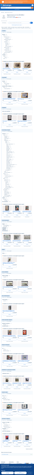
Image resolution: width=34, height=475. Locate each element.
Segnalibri (4, 228)
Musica (5, 139)
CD (2, 348)
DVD (4, 423)
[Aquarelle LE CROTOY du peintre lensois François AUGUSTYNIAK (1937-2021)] (9, 283)
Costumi (5, 57)
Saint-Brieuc (7, 38)
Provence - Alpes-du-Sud (9, 166)
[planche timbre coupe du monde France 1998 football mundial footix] (24, 95)
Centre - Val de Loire (9, 151)
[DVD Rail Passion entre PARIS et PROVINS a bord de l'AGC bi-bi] (27, 379)
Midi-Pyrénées (8, 160)
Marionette (4, 324)
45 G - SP (4, 398)
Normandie (7, 161)
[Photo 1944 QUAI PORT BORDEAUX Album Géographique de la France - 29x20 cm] (27, 65)
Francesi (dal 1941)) (7, 88)
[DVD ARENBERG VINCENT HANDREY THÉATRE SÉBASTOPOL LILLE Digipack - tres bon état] (7, 437)
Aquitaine (7, 146)
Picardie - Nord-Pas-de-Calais (10, 164)
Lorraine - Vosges (8, 159)
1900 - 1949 (6, 179)
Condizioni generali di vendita (11, 16)
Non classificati (7, 170)
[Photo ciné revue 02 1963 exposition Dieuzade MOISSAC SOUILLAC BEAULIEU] (24, 117)
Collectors (4, 349)
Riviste (4, 87)
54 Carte (4, 300)
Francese (4, 133)
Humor (4, 58)
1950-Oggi (5, 200)
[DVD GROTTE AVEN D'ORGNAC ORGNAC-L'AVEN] (17, 437)
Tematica (4, 54)
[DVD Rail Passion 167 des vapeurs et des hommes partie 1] (7, 379)
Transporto (4, 428)
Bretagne (7, 150)
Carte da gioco (5, 299)
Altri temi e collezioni (9, 28)
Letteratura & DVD (5, 373)
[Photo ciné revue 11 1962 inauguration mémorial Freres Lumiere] (9, 117)
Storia (5, 171)
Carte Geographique (6, 225)
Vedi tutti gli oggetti (9, 131)
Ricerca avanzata (17, 9)
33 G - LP (4, 395)
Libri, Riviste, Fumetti (5, 454)
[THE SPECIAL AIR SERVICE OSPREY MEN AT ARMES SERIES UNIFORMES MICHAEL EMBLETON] (9, 259)
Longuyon (6, 40)
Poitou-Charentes (8, 165)
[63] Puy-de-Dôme (6, 47)
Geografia (5, 137)
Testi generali (7, 184)
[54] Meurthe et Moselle (7, 39)
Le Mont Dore (7, 48)
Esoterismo (6, 136)
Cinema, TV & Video (5, 422)
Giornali (4, 173)
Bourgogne (7, 149)
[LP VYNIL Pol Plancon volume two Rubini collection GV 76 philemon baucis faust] (24, 406)
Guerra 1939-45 (6, 138)
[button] (30, 8)
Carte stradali (5, 226)
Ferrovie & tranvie (6, 193)
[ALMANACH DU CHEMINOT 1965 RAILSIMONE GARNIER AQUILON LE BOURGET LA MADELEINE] (17, 208)
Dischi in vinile (4, 28)
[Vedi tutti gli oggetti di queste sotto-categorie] (9, 40)
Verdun (6, 45)
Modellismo (6, 194)
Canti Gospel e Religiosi (6, 399)
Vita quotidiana (5, 189)
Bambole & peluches (6, 323)
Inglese (3, 197)
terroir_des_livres (14, 14)
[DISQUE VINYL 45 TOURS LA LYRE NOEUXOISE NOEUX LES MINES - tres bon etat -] (9, 406)
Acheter (7, 72)
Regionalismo (6, 140)
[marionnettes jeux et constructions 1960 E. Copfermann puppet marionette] (24, 332)
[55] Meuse (5, 41)
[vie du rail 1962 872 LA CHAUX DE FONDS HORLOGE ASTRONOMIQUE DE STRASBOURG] (27, 437)
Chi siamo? (2, 463)
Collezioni (4, 229)
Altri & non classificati (8, 46)
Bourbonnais (8, 148)
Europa (3, 34)
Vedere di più (3, 470)
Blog (9, 463)
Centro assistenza (19, 463)
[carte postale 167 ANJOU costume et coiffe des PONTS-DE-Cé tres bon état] (7, 65)
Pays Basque (8, 162)
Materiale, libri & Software (6, 86)
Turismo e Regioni (7, 186)
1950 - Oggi (6, 177)
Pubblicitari (4, 227)
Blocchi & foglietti (6, 83)
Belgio (6, 141)
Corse (7, 153)
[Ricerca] (32, 8)
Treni (6, 185)
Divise (3, 253)
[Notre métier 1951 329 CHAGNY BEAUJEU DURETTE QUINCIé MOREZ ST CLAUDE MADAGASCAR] (27, 208)
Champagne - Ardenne (9, 152)
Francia (4, 35)
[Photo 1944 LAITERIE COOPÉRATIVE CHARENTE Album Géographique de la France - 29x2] (17, 65)
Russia (4, 53)
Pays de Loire (8, 163)
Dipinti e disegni (5, 275)
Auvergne (7, 147)
